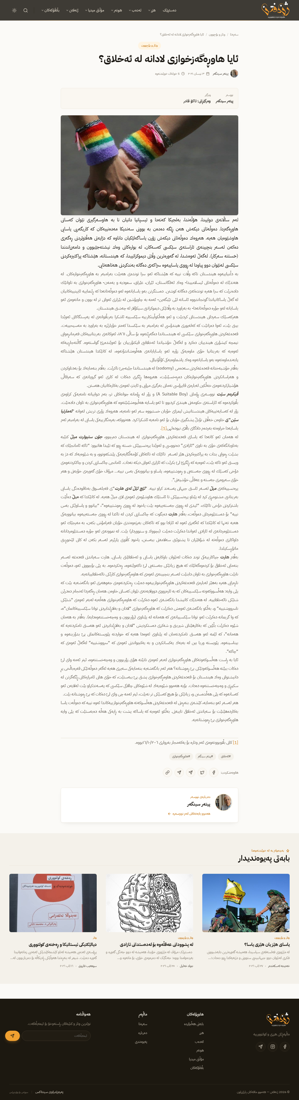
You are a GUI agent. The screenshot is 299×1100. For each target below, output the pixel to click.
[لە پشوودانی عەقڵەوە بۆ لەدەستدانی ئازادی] (149, 903)
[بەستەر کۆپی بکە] (167, 772)
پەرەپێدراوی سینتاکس (49, 1091)
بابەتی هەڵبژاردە (194, 1023)
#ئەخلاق (226, 756)
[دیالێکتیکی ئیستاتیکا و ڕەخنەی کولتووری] (53, 903)
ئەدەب (136, 10)
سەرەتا (234, 34)
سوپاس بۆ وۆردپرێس (18, 1092)
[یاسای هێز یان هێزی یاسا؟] (246, 903)
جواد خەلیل (186, 966)
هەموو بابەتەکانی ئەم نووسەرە (191, 813)
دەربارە (142, 1032)
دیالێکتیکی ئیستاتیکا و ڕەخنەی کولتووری (63, 944)
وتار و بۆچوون (217, 34)
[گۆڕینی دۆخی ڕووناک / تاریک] (14, 10)
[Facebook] (213, 772)
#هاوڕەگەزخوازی (181, 756)
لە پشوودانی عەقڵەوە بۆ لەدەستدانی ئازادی (156, 944)
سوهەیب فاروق (87, 966)
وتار (95, 938)
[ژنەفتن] (275, 10)
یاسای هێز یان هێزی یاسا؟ (267, 944)
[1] (164, 428)
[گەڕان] (25, 10)
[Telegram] (190, 772)
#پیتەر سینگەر (205, 756)
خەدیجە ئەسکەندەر (279, 966)
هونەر (118, 10)
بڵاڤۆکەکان (51, 10)
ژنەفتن (73, 10)
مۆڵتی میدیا (96, 10)
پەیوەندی (141, 1041)
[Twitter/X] (202, 772)
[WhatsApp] (179, 772)
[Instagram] (273, 1047)
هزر (153, 10)
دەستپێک (169, 10)
